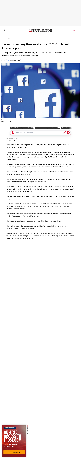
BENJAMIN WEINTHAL (13, 138)
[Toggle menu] (4, 30)
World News (13, 38)
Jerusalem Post (5, 38)
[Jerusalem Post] (40, 31)
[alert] (14, 441)
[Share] (3, 60)
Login (74, 30)
